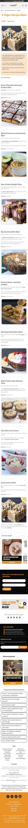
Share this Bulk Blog (5, 77)
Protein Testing (7, 756)
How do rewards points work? (11, 737)
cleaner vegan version (8, 191)
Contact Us (7, 752)
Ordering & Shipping (20, 758)
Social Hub (7, 758)
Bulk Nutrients (10, 21)
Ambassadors (20, 749)
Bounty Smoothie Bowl (8, 237)
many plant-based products (16, 58)
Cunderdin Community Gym (17, 1)
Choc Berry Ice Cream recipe (11, 439)
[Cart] (25, 5)
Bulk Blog (14, 806)
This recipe (3, 90)
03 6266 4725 (15, 773)
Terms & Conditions (9, 820)
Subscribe (6, 589)
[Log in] (22, 5)
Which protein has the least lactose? (10, 700)
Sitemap (23, 822)
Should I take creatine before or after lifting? (12, 721)
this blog (19, 64)
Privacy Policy (6, 822)
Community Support (20, 750)
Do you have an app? (8, 705)
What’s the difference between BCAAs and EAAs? (11, 732)
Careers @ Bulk (7, 750)
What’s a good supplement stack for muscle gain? (12, 710)
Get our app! (8, 627)
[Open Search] (5, 5)
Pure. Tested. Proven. (8, 741)
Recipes (14, 808)
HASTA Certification (20, 753)
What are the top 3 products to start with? (11, 727)
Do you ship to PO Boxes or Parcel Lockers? (12, 715)
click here (19, 524)
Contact (14, 764)
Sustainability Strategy (19, 820)
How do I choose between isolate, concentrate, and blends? (12, 694)
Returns (7, 760)
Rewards (21, 756)
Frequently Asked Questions (14, 690)
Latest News (7, 755)
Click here (3, 97)
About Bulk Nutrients (7, 749)
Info (14, 746)
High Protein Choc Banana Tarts (11, 389)
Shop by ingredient (14, 804)
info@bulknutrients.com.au (15, 774)
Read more (12, 562)
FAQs (20, 752)
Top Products (14, 802)
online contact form (11, 780)
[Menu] (2, 5)
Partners (21, 755)
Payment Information (15, 822)
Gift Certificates (7, 753)
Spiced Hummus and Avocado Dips (10, 141)
